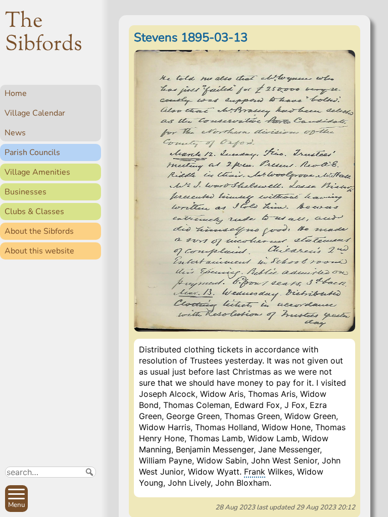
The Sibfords (43, 33)
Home (16, 93)
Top (88, 505)
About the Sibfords (39, 231)
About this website (39, 250)
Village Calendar (35, 113)
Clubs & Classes (34, 211)
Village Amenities (37, 172)
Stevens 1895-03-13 (191, 37)
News (15, 132)
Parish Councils (32, 152)
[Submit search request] (89, 472)
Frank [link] (254, 472)
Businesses (25, 191)
